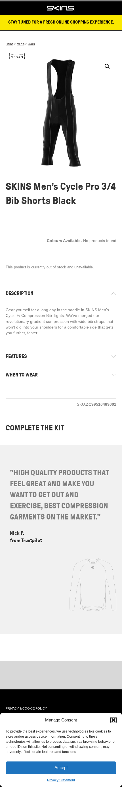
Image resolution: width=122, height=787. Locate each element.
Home (9, 43)
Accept (61, 767)
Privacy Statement (61, 780)
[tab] (61, 293)
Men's (20, 43)
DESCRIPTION (19, 293)
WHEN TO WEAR (22, 375)
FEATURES (16, 356)
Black (31, 43)
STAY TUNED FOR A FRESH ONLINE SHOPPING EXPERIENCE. (61, 22)
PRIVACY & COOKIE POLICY (26, 708)
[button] (113, 720)
